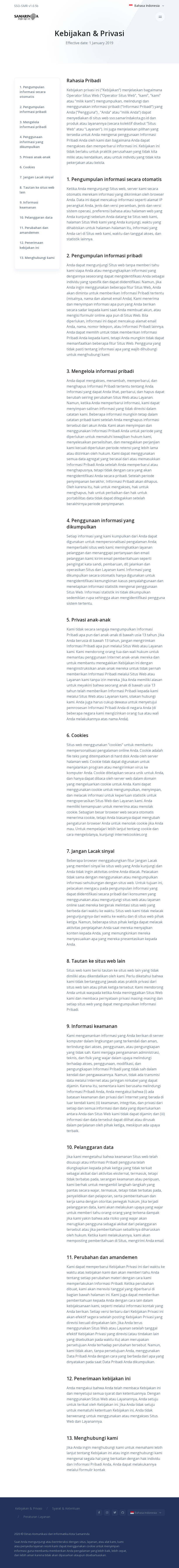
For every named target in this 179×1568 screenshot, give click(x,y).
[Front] (26, 17)
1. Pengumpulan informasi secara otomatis (33, 92)
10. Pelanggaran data (36, 217)
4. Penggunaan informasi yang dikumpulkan (31, 142)
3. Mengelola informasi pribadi (33, 124)
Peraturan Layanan (36, 1517)
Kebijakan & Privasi (28, 1508)
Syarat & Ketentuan (66, 1508)
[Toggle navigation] (160, 16)
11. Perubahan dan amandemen (34, 230)
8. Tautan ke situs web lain (37, 189)
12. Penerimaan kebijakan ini (31, 245)
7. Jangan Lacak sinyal (36, 177)
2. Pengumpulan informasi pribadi (33, 109)
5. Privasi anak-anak (35, 157)
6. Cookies (27, 167)
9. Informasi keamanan (29, 204)
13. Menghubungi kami (37, 258)
